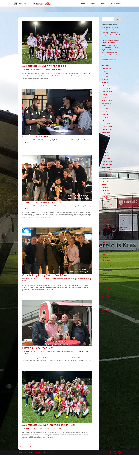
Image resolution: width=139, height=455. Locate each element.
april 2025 (105, 114)
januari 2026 (106, 88)
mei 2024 (105, 147)
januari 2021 (106, 263)
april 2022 (105, 219)
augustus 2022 (106, 208)
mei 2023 (105, 181)
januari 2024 (106, 158)
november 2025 (107, 94)
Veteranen (61, 140)
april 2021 (105, 254)
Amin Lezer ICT (30, 69)
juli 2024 (104, 141)
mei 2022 (105, 216)
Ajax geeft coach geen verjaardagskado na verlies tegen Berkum (110, 47)
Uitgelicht (54, 69)
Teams (92, 3)
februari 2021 (106, 260)
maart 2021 (105, 257)
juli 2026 (104, 71)
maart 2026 (105, 83)
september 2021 (107, 240)
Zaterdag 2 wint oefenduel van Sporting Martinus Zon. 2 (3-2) (111, 35)
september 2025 (107, 100)
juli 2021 (104, 245)
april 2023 (105, 184)
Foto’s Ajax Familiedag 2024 (37, 348)
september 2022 (107, 205)
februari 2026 (106, 85)
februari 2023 (106, 190)
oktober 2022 (106, 202)
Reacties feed (106, 310)
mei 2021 (105, 251)
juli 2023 (104, 176)
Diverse (102, 3)
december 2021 (107, 231)
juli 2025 (104, 106)
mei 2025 (105, 112)
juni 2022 (105, 213)
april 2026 (105, 80)
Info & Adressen (115, 3)
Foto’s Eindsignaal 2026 (35, 136)
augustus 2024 (106, 138)
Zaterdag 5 (27, 142)
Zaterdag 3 (105, 294)
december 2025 (107, 91)
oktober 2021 (106, 237)
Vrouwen (60, 69)
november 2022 (107, 199)
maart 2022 (105, 222)
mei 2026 (105, 77)
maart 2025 (105, 117)
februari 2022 (106, 225)
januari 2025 (106, 123)
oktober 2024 (106, 132)
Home (83, 3)
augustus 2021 (106, 242)
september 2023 (107, 170)
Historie (104, 274)
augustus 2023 (106, 173)
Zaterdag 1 (74, 140)
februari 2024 (106, 155)
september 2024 (107, 135)
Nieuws (48, 69)
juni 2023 (105, 179)
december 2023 (107, 161)
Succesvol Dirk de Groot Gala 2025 (41, 202)
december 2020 (107, 266)
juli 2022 (104, 211)
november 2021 (107, 234)
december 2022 (107, 196)
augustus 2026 (106, 68)
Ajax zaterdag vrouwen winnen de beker (45, 65)
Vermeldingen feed (108, 307)
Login (104, 305)
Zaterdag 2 (81, 140)
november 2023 (107, 164)
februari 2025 (106, 120)
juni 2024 (105, 144)
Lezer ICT (38, 452)
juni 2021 (105, 248)
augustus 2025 (106, 103)
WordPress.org (106, 313)
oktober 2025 (106, 97)
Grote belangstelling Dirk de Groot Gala (44, 275)
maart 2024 (105, 152)
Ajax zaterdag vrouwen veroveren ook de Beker (48, 424)
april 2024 (105, 149)
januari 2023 (106, 193)
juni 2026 (105, 74)
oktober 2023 (106, 167)
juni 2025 (105, 109)
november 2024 (107, 129)
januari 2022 (106, 228)
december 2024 (107, 126)
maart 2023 (105, 187)
